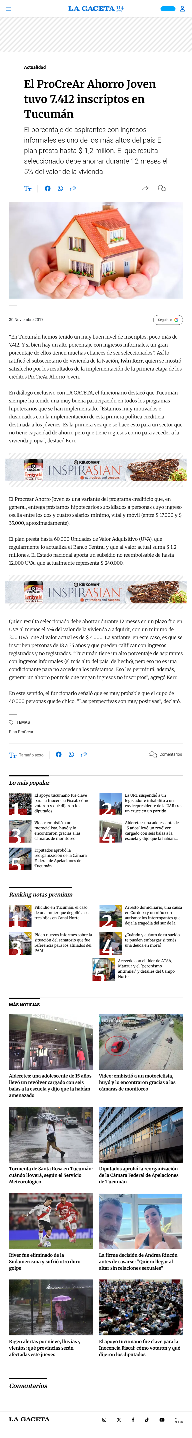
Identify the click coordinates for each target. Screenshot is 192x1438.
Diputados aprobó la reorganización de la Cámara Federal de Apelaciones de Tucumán (138, 1175)
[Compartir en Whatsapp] (60, 189)
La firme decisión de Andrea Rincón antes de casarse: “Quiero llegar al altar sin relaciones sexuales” (138, 1261)
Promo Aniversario (168, 8)
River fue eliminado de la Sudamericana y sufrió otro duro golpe (44, 1261)
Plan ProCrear (21, 731)
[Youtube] (162, 1420)
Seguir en (165, 320)
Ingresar (183, 8)
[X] (119, 1420)
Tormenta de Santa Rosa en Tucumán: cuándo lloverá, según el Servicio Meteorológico (51, 1175)
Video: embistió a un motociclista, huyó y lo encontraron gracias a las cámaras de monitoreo (137, 1082)
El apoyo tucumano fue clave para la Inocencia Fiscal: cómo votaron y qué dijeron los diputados (139, 1348)
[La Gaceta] (96, 8)
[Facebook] (133, 1420)
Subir (179, 1422)
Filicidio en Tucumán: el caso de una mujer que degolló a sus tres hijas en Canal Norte (62, 912)
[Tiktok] (147, 1420)
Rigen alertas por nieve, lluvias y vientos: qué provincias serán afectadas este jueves (45, 1348)
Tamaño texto (31, 755)
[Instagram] (104, 1420)
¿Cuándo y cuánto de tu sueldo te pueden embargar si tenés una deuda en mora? (152, 940)
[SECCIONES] (15, 8)
